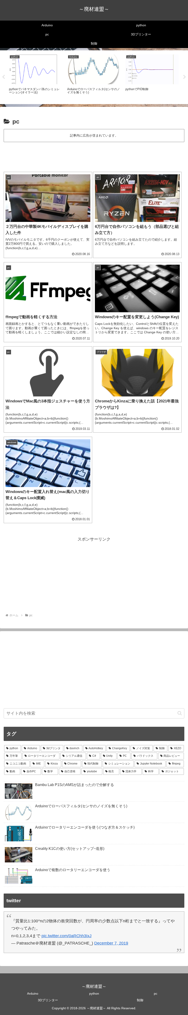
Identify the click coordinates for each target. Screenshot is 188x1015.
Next (184, 77)
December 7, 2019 (111, 943)
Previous (3, 77)
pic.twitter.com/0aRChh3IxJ (66, 936)
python (94, 993)
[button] (180, 713)
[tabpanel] (35, 76)
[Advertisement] (94, 155)
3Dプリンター (48, 1000)
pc (155, 993)
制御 (140, 1000)
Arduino (32, 993)
